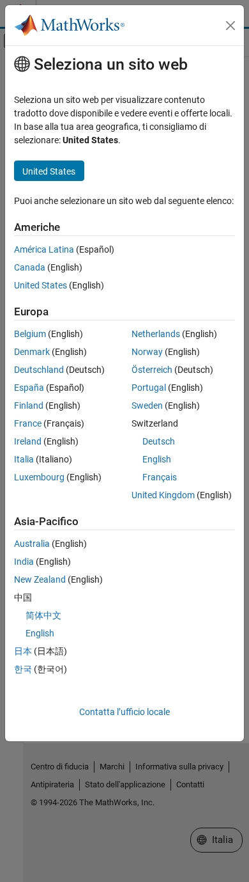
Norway (147, 352)
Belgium (30, 334)
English (156, 459)
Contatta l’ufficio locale (124, 712)
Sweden (147, 405)
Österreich (152, 370)
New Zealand (40, 579)
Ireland (28, 441)
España (29, 387)
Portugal (149, 387)
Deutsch (158, 441)
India (24, 561)
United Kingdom (163, 495)
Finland (28, 405)
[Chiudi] (230, 26)
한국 (23, 669)
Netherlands (156, 334)
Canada (29, 267)
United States (40, 285)
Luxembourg (39, 477)
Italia (24, 459)
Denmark (32, 352)
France (28, 423)
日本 (23, 651)
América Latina (44, 249)
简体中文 (43, 615)
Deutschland (39, 370)
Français (159, 477)
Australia (32, 544)
